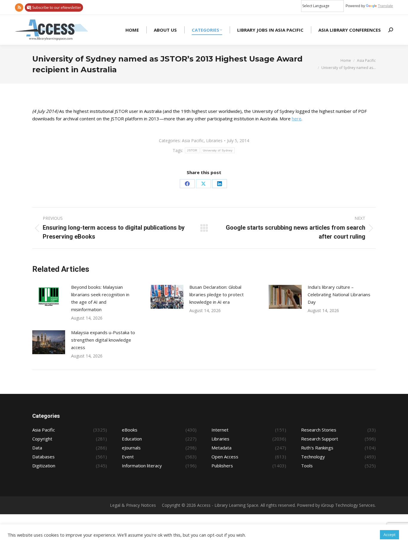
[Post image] (48, 297)
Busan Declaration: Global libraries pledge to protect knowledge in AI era (216, 294)
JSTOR (192, 150)
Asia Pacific (193, 140)
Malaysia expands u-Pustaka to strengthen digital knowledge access (103, 339)
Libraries (214, 140)
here (296, 119)
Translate (385, 6)
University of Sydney (218, 150)
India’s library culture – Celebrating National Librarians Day (339, 294)
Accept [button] (389, 534)
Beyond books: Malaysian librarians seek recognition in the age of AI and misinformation (100, 298)
